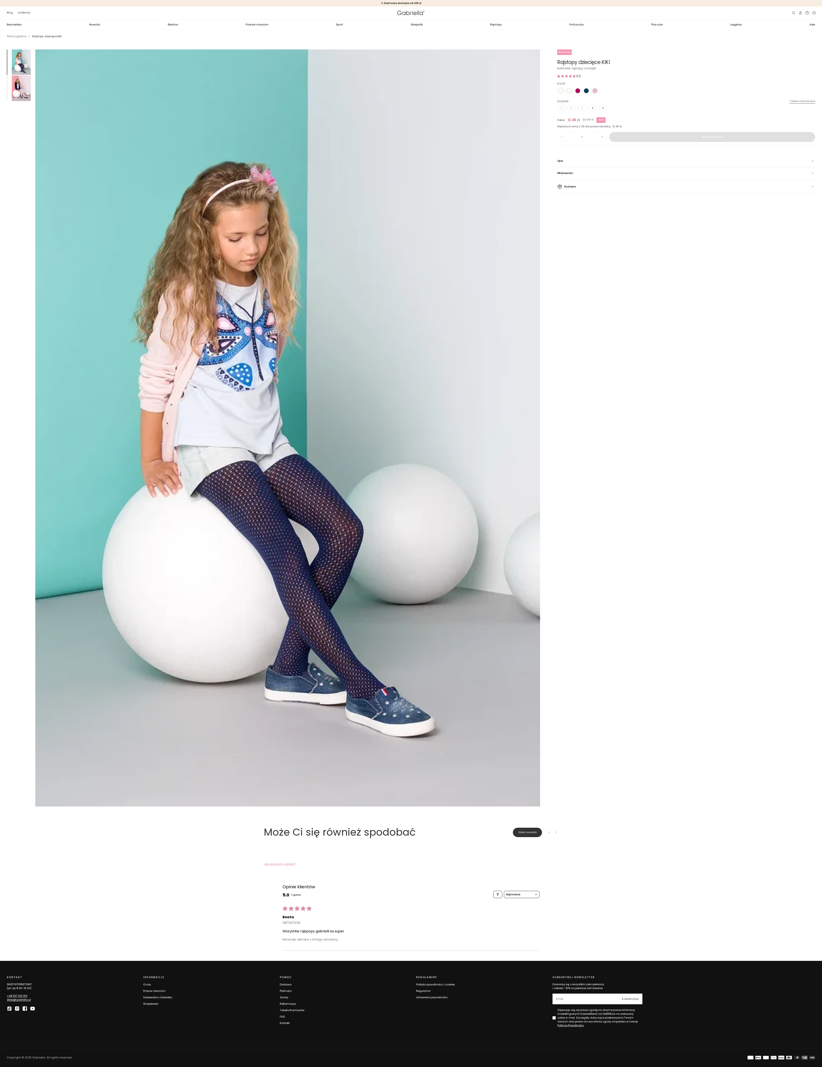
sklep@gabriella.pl (19, 1000)
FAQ (282, 1016)
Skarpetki (417, 24)
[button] (793, 13)
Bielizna (173, 24)
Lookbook (24, 12)
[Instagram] (17, 1008)
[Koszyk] (814, 13)
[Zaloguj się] (800, 13)
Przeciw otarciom (257, 24)
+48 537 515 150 (17, 996)
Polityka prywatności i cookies (435, 984)
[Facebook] (24, 1008)
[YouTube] (32, 1008)
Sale (812, 24)
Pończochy (576, 24)
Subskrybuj (630, 999)
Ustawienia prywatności (432, 997)
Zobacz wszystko (527, 832)
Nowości (94, 24)
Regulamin (423, 991)
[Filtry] (497, 894)
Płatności (286, 991)
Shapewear (150, 1004)
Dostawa (286, 984)
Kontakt (285, 1023)
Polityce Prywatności (570, 1025)
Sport (339, 24)
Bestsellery (14, 24)
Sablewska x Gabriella (157, 997)
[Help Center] (807, 13)
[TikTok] (9, 1008)
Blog (10, 12)
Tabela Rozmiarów (292, 1010)
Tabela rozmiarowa (802, 101)
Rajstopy (496, 24)
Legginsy (736, 24)
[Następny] (556, 832)
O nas (147, 984)
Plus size (657, 24)
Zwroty (284, 997)
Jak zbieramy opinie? (280, 864)
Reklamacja (288, 1004)
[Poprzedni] (549, 832)
